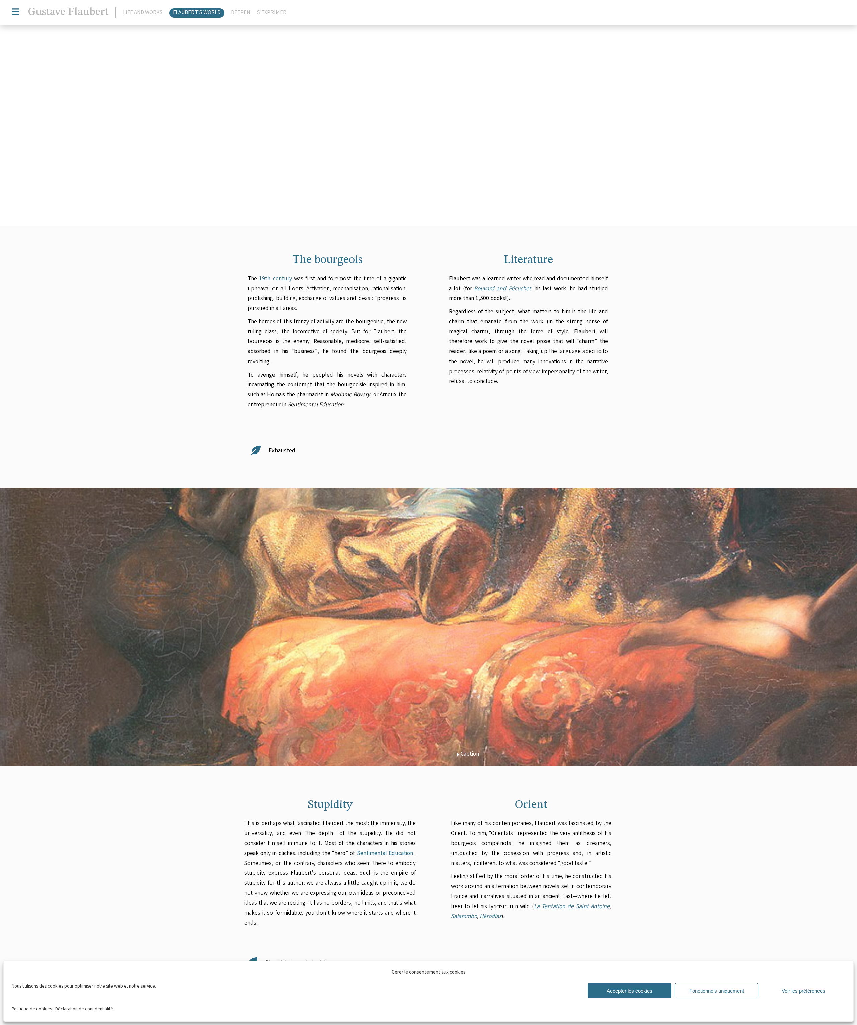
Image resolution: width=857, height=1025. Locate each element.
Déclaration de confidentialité (84, 1009)
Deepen (240, 13)
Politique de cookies (32, 1009)
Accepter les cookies (629, 991)
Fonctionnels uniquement (716, 991)
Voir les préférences (803, 991)
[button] (545, 206)
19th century (275, 279)
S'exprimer (271, 13)
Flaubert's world (197, 13)
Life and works (143, 13)
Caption (493, 206)
